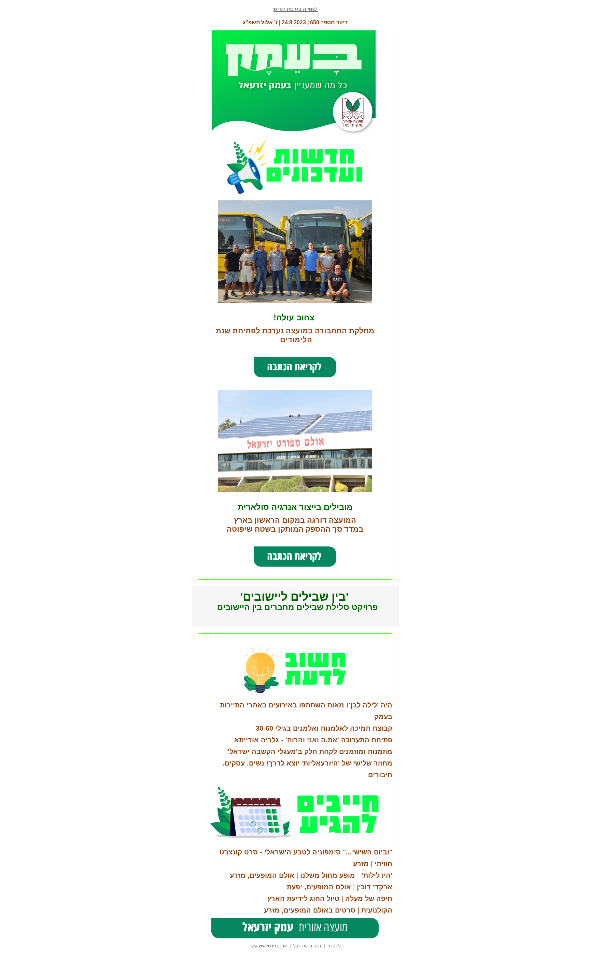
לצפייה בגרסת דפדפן (295, 9)
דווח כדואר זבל (307, 945)
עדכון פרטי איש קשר (268, 945)
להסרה (334, 945)
